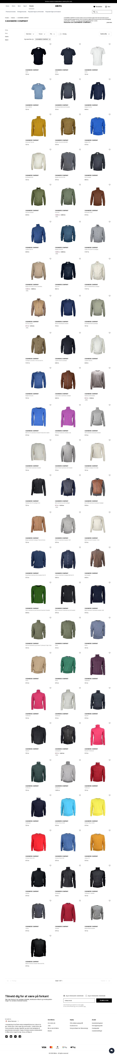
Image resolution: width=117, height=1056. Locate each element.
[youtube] (15, 1036)
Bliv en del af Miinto (53, 1028)
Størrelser (28, 34)
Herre (13, 6)
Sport (25, 6)
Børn (19, 6)
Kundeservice (74, 1025)
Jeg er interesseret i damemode (74, 995)
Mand (6, 40)
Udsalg (64, 34)
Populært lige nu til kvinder (36, 11)
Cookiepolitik (95, 1028)
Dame (7, 6)
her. (85, 1006)
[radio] (64, 996)
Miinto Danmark (12, 1021)
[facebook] (20, 1036)
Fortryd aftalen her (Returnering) (79, 1028)
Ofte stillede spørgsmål (76, 1023)
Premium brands (11, 11)
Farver (40, 34)
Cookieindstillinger (97, 1031)
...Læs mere (109, 22)
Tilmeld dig (104, 1000)
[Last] (109, 981)
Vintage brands (21, 11)
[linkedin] (11, 1036)
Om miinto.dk (51, 1023)
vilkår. (82, 1004)
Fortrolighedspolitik (97, 1025)
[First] (8, 981)
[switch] (62, 34)
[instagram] (6, 1036)
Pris (51, 34)
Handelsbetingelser (97, 1023)
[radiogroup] (87, 996)
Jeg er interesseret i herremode (96, 995)
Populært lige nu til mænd (53, 11)
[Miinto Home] (58, 6)
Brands (31, 6)
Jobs (49, 1025)
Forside (7, 17)
